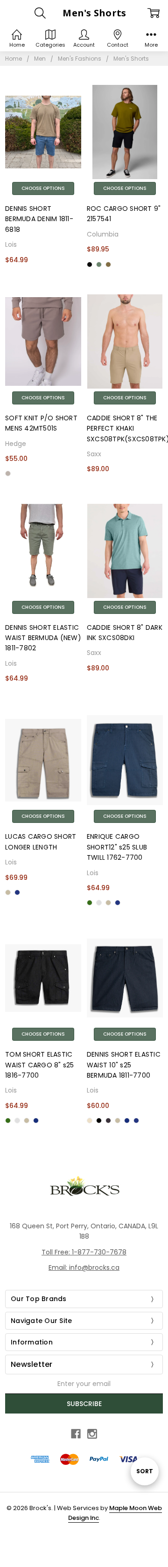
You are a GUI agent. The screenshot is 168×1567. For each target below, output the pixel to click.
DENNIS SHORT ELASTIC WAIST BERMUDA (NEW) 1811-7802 (43, 638)
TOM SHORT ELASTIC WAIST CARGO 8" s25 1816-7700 (39, 1065)
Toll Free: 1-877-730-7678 (84, 1252)
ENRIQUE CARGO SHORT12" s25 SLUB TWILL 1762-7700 (117, 847)
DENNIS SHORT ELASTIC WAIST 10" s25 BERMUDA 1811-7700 (124, 1065)
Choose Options (43, 188)
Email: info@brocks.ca (84, 1267)
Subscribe (84, 1403)
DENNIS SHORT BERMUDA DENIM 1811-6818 (39, 219)
